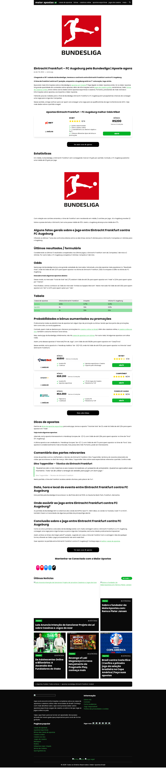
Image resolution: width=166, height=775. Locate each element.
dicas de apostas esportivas (52, 426)
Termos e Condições (117, 124)
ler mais (126, 578)
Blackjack (37, 741)
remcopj (50, 72)
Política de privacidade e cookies (96, 709)
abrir (116, 133)
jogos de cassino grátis (103, 87)
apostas (64, 684)
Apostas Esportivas (41, 730)
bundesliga (71, 684)
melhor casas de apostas (110, 541)
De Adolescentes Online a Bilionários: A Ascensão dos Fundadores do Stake (49, 664)
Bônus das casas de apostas (44, 732)
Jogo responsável (90, 706)
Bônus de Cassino (40, 748)
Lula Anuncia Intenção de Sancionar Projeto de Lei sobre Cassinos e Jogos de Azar (65, 626)
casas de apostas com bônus (83, 335)
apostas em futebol (78, 85)
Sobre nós (87, 700)
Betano (37, 304)
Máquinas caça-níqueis (42, 746)
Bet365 (37, 307)
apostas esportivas (100, 2)
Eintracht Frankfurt (82, 684)
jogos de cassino (115, 2)
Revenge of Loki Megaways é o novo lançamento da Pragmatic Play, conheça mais (80, 664)
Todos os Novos (54, 684)
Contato (87, 702)
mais (124, 2)
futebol (91, 684)
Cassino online (39, 734)
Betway (37, 310)
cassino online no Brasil (89, 329)
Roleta (36, 744)
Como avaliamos (90, 704)
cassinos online (85, 2)
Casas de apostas (40, 728)
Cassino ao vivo (39, 737)
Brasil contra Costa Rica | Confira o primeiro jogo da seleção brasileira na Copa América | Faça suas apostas (116, 668)
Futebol (45, 684)
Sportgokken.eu (40, 751)
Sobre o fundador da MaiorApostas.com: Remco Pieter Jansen (114, 608)
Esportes (40, 684)
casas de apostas (65, 2)
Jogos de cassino (40, 739)
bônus (76, 2)
